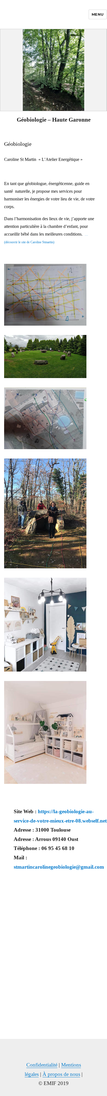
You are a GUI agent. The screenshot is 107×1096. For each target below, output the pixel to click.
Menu (98, 14)
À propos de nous (61, 1074)
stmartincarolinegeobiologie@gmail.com (59, 867)
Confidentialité (41, 1065)
